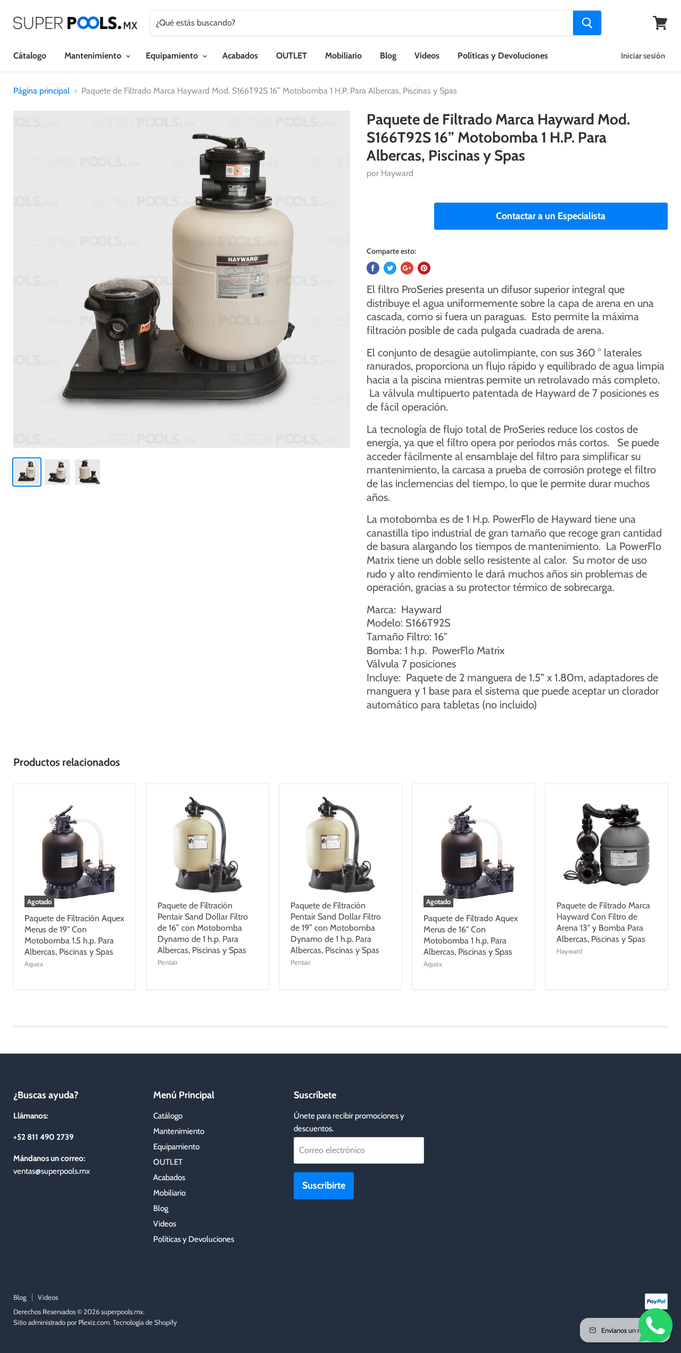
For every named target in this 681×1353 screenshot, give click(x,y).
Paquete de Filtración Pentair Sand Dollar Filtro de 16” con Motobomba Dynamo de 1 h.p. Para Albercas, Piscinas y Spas (202, 927)
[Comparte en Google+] (407, 268)
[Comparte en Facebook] (373, 268)
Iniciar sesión (643, 56)
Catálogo (167, 1116)
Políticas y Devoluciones (503, 56)
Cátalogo (29, 56)
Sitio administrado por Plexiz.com (61, 1322)
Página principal (41, 91)
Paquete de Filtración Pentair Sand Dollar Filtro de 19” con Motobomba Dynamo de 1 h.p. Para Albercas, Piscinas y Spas (335, 927)
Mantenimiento (93, 56)
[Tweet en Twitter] (390, 268)
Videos (426, 56)
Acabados (240, 56)
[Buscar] (587, 23)
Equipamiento (173, 56)
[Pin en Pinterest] (424, 268)
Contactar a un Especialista (550, 216)
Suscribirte (323, 1185)
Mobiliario (343, 56)
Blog (388, 56)
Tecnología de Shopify (145, 1322)
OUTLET (291, 56)
